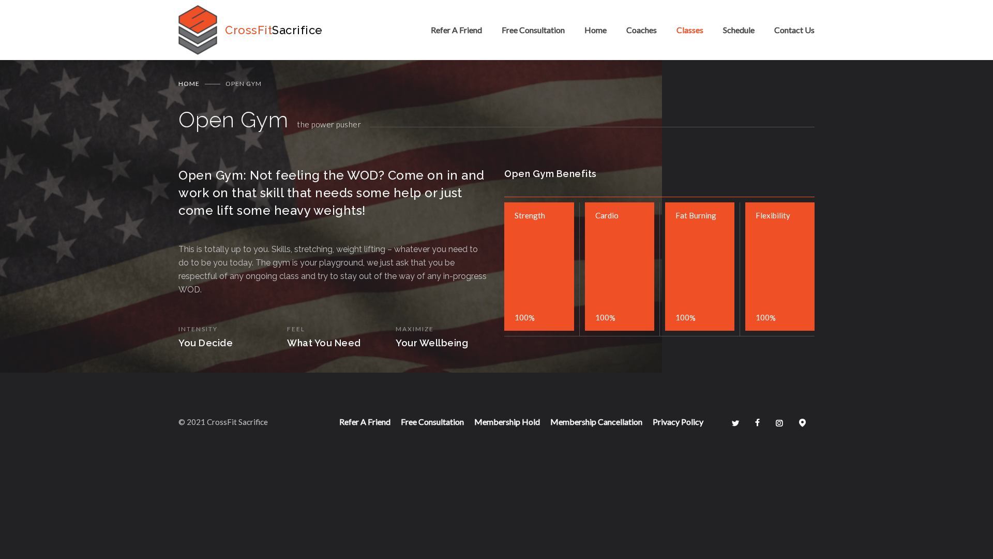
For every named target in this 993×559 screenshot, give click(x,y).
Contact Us (794, 30)
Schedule (739, 30)
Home (595, 30)
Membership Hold (507, 421)
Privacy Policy (678, 421)
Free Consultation (533, 30)
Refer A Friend (456, 30)
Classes (689, 30)
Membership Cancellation (596, 421)
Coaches (641, 30)
